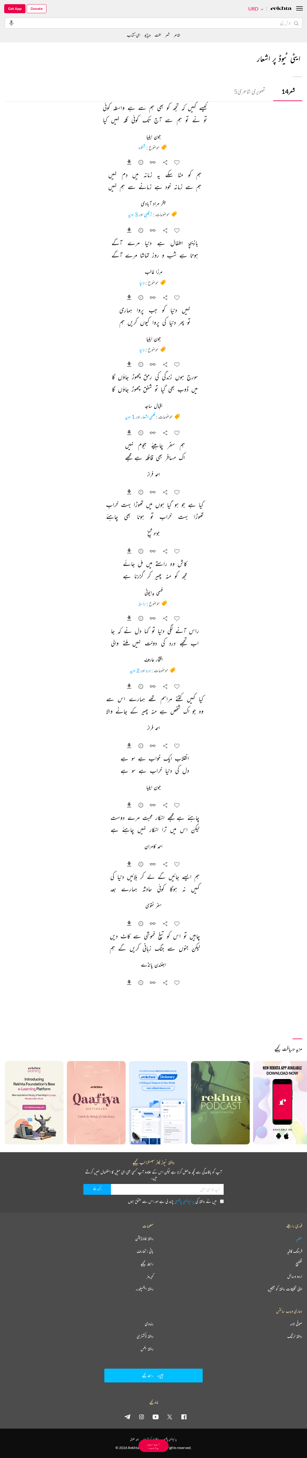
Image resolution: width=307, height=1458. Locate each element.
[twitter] (169, 1416)
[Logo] (281, 8)
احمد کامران (153, 847)
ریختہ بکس (147, 1348)
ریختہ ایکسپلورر (145, 1289)
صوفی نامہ (296, 1323)
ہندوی (149, 1323)
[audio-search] (11, 23)
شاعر (177, 35)
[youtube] (155, 1416)
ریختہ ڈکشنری (145, 1336)
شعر (288, 91)
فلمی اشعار (148, 416)
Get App (15, 8)
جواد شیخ (154, 534)
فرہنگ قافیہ (294, 1251)
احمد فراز (153, 475)
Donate (37, 8)
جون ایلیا (153, 137)
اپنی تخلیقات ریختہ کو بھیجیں (285, 1289)
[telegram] (127, 1416)
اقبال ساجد (153, 406)
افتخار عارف (153, 660)
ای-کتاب (133, 35)
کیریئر (150, 1276)
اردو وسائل (294, 1276)
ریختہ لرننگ (294, 1336)
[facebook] (184, 1416)
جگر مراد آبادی (153, 204)
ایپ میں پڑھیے (153, 1446)
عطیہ (299, 1238)
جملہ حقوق (134, 1439)
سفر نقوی (153, 906)
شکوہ (142, 147)
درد (148, 670)
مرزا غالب (153, 272)
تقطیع (299, 1263)
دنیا (142, 282)
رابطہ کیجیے (147, 1263)
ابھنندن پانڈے (153, 965)
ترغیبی (148, 214)
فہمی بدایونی (154, 593)
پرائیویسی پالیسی (184, 1201)
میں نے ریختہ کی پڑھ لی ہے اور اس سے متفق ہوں (172, 1201)
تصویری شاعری (249, 91)
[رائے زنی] (141, 163)
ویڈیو (148, 35)
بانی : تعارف (145, 1251)
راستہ (142, 603)
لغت (158, 35)
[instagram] (141, 1416)
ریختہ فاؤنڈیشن (144, 1238)
